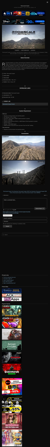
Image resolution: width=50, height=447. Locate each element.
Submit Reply (39, 208)
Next (45, 195)
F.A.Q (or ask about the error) (10, 277)
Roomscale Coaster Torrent (19, 192)
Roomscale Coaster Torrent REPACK (32, 192)
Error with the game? (8, 281)
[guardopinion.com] (11, 290)
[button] (47, 2)
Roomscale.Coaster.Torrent (9, 104)
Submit (7, 226)
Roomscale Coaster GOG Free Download (27, 191)
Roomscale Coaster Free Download (10, 191)
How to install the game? (9, 280)
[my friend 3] (11, 295)
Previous (5, 195)
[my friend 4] (11, 299)
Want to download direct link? (10, 283)
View (12, 310)
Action (28, 7)
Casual (32, 7)
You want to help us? (8, 278)
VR (35, 7)
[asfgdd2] (12, 421)
